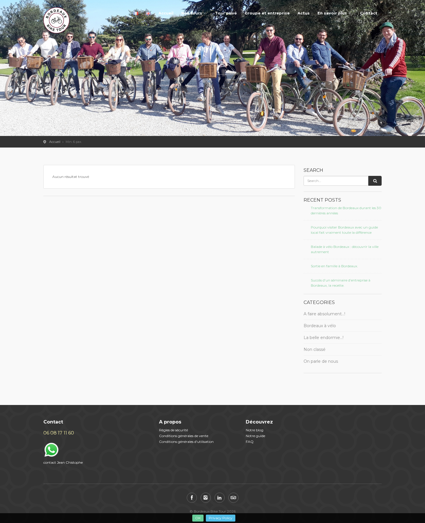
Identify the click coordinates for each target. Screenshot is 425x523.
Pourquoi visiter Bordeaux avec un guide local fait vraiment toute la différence (344, 230)
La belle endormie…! (323, 337)
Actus (304, 13)
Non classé (315, 349)
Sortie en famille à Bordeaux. (334, 266)
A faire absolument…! (324, 313)
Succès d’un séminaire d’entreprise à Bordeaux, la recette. (340, 283)
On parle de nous (321, 361)
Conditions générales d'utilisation (186, 441)
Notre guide (255, 436)
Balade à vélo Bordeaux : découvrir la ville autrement (344, 249)
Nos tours (191, 13)
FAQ (250, 441)
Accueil (165, 13)
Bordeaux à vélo (320, 325)
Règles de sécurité (173, 430)
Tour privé (226, 13)
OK (198, 518)
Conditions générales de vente (183, 436)
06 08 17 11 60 (58, 433)
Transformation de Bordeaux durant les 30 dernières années (346, 210)
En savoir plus (332, 13)
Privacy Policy (220, 518)
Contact (368, 13)
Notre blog (254, 430)
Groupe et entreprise (267, 13)
